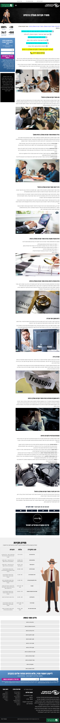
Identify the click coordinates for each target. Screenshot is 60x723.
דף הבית (57, 26)
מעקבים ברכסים (30, 664)
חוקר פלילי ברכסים (30, 647)
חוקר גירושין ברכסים (30, 635)
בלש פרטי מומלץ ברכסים (30, 626)
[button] (16, 5)
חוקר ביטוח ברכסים (30, 639)
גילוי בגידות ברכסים (30, 630)
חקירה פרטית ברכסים (30, 656)
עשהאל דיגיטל (4, 718)
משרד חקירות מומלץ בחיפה (36, 26)
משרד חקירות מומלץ (49, 26)
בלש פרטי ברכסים (30, 622)
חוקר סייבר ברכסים (30, 643)
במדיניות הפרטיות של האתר (8, 65)
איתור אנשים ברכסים (30, 668)
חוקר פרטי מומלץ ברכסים (30, 651)
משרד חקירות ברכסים (30, 660)
